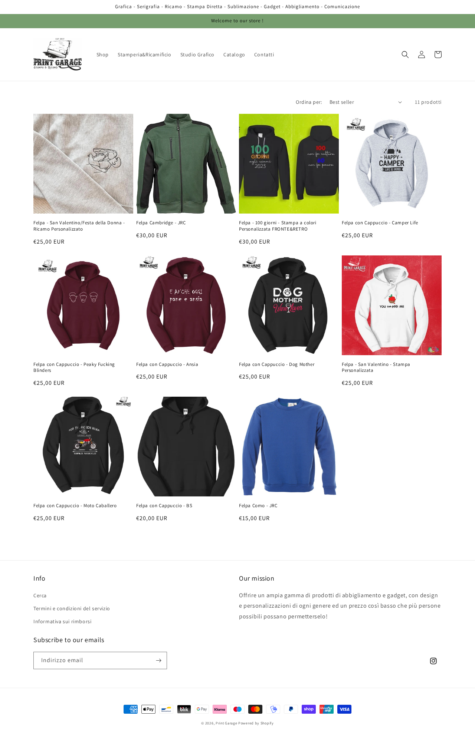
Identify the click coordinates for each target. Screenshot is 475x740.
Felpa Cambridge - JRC (161, 223)
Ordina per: (309, 102)
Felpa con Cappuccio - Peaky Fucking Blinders (74, 367)
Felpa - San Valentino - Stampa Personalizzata (376, 367)
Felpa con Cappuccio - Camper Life (380, 223)
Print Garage (226, 723)
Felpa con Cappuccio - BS (164, 506)
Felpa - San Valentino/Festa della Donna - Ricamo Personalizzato (79, 226)
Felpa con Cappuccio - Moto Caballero (75, 506)
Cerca (40, 595)
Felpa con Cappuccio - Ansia (167, 364)
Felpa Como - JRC (258, 506)
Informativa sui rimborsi (62, 621)
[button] (405, 54)
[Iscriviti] (158, 660)
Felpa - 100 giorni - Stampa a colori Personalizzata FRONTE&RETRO (278, 226)
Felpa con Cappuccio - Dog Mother (276, 364)
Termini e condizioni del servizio (71, 608)
